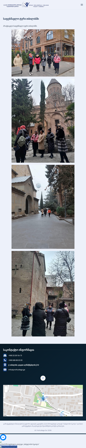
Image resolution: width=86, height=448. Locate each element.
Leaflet (69, 415)
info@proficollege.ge (16, 369)
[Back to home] (26, 4)
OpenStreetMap (77, 415)
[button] (82, 4)
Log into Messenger (9, 447)
